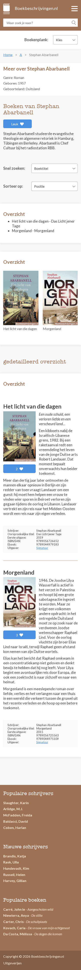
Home (8, 55)
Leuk (15, 124)
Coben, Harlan (14, 827)
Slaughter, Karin (16, 803)
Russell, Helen (14, 875)
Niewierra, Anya (16, 915)
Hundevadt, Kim (16, 868)
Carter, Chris (13, 922)
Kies (59, 40)
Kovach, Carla (14, 928)
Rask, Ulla (11, 862)
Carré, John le (14, 909)
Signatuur (42, 548)
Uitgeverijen (12, 963)
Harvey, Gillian (14, 881)
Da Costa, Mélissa (17, 934)
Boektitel (41, 168)
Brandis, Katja (14, 856)
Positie (39, 186)
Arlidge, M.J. (13, 809)
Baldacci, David (15, 821)
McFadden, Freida (17, 815)
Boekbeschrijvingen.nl (36, 8)
